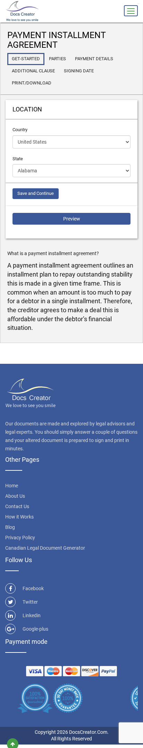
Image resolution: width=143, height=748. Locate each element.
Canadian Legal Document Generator (45, 548)
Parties (57, 58)
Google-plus (35, 629)
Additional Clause (33, 70)
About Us (15, 496)
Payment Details (94, 58)
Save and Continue (35, 193)
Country (19, 129)
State (17, 158)
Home (11, 485)
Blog (10, 527)
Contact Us (17, 506)
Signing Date (79, 70)
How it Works (19, 517)
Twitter (30, 602)
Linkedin (32, 615)
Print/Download (31, 82)
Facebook (33, 588)
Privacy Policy (20, 537)
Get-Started (26, 58)
